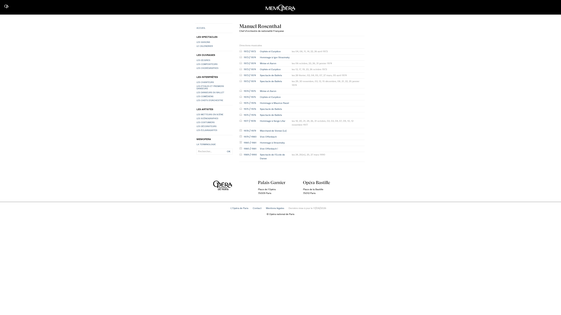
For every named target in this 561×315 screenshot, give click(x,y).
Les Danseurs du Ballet (210, 93)
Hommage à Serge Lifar (272, 121)
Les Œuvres (203, 60)
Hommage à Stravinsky (272, 143)
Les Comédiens (204, 97)
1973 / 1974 (250, 57)
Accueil (200, 28)
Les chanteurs (205, 82)
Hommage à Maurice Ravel (274, 103)
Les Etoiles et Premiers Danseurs (210, 87)
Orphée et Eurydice (270, 51)
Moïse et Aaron (268, 63)
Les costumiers (205, 122)
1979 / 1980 (250, 137)
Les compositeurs (207, 64)
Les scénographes (207, 119)
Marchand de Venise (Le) (273, 131)
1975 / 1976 (250, 103)
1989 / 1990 (250, 155)
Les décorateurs (206, 126)
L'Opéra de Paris (239, 208)
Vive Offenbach (268, 137)
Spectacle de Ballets (271, 75)
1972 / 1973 (250, 51)
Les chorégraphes (207, 68)
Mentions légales (275, 208)
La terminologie (206, 145)
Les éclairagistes (206, 130)
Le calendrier (204, 46)
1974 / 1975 (250, 91)
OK (228, 151)
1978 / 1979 (250, 131)
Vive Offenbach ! (269, 149)
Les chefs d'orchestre (209, 100)
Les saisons (203, 42)
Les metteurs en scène (209, 115)
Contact (257, 208)
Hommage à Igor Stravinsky (275, 57)
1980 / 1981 (250, 143)
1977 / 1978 (250, 121)
